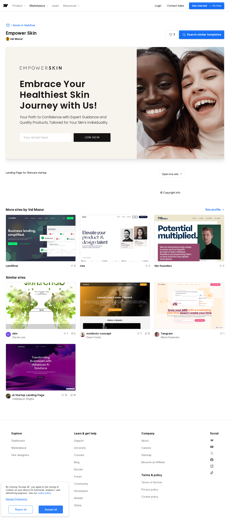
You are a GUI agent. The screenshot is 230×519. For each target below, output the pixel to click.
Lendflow (12, 265)
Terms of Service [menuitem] (151, 482)
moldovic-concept (98, 333)
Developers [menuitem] (81, 491)
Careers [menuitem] (146, 447)
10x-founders (163, 265)
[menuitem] (212, 440)
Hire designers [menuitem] (20, 455)
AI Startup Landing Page (28, 395)
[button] (18, 5)
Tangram (167, 333)
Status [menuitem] (78, 505)
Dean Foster (93, 337)
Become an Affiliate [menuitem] (153, 462)
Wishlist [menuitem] (78, 498)
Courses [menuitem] (79, 455)
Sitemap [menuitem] (146, 455)
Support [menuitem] (79, 440)
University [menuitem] (80, 447)
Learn (55, 5)
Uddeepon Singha (23, 398)
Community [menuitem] (81, 483)
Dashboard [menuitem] (18, 440)
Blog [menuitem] (76, 462)
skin (14, 333)
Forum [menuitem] (78, 476)
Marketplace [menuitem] (19, 447)
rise (82, 265)
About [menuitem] (145, 440)
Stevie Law (18, 337)
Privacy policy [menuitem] (149, 489)
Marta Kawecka (170, 337)
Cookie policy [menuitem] (149, 496)
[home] (5, 6)
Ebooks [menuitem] (78, 469)
